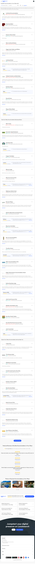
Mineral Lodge (17, 474)
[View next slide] (18, 489)
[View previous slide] (16, 489)
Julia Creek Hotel (17, 470)
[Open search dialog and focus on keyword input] (1, 5)
